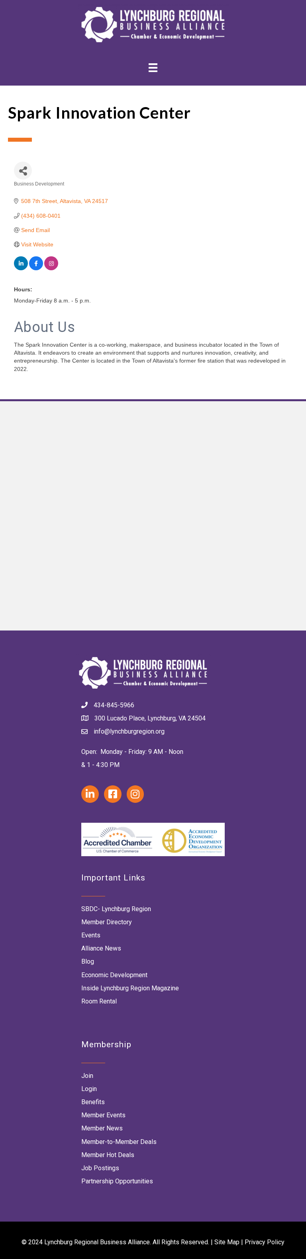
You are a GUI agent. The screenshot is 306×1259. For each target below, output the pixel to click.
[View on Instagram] (51, 268)
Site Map (226, 1242)
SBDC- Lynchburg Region (116, 909)
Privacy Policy (264, 1242)
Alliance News (101, 948)
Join (87, 1075)
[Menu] (153, 67)
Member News (102, 1128)
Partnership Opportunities (117, 1181)
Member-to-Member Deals (119, 1142)
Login (89, 1089)
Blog (87, 961)
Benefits (93, 1102)
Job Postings (100, 1168)
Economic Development (114, 975)
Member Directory (106, 922)
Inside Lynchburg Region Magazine (130, 988)
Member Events (103, 1115)
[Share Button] (23, 171)
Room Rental (99, 1001)
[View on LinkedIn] (21, 268)
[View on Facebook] (36, 268)
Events (90, 935)
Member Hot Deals (107, 1155)
